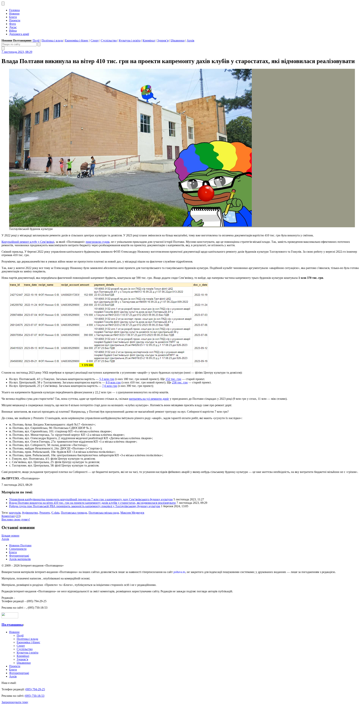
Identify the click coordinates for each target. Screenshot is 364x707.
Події (36, 40)
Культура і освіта (129, 40)
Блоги (13, 17)
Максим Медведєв (132, 512)
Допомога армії (19, 34)
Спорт (95, 40)
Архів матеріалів (20, 559)
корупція (14, 512)
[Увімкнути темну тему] (3, 3)
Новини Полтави (20, 545)
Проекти (14, 20)
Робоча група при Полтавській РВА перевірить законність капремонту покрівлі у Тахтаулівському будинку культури (84, 506)
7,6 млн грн (109, 385)
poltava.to (179, 572)
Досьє (13, 27)
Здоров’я (163, 40)
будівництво (30, 512)
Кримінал (149, 40)
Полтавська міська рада (104, 512)
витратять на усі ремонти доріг (149, 398)
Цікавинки (178, 40)
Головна (14, 10)
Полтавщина (12, 625)
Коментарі (8, 516)
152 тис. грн (173, 379)
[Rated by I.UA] (10, 617)
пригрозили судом (97, 241)
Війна (13, 30)
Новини (14, 13)
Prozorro (44, 512)
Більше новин (10, 535)
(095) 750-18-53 (34, 695)
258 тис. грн (180, 382)
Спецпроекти (18, 548)
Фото (12, 23)
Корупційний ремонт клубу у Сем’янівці (28, 241)
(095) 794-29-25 (35, 689)
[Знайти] (38, 44)
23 (18, 516)
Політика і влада (52, 40)
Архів (190, 40)
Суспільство (109, 40)
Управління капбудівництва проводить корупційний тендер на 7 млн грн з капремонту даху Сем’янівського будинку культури (91, 499)
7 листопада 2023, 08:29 (17, 51)
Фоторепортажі (19, 555)
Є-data (55, 512)
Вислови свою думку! (16, 519)
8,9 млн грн (113, 382)
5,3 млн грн (106, 379)
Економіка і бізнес (77, 40)
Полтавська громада (74, 512)
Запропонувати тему (15, 702)
